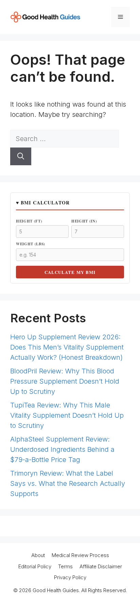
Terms (65, 566)
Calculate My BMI (70, 272)
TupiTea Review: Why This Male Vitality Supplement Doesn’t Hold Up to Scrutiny (67, 415)
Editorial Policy (34, 566)
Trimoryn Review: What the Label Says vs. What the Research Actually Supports (67, 483)
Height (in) (84, 221)
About (38, 555)
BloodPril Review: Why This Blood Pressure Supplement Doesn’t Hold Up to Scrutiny (64, 381)
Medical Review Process (80, 555)
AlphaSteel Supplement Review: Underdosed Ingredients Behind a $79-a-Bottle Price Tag (62, 449)
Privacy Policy (70, 577)
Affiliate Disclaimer (101, 566)
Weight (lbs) (30, 244)
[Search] (20, 156)
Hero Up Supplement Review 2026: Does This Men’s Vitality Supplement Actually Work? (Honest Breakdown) (67, 347)
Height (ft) (29, 221)
